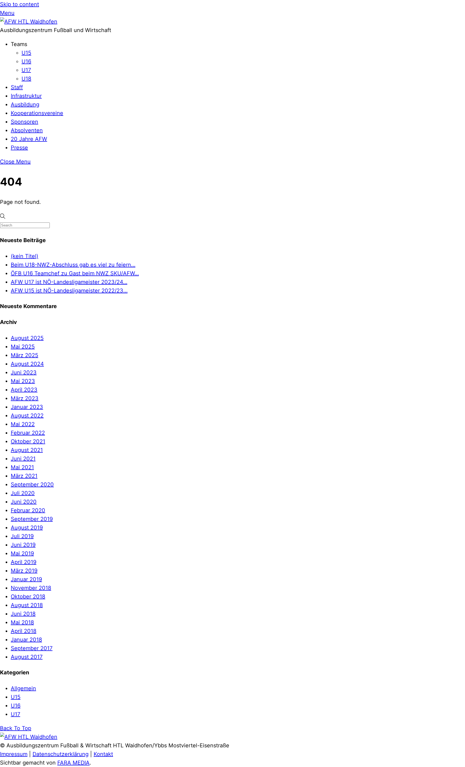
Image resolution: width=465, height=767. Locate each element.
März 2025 (24, 355)
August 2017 (27, 657)
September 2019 (32, 519)
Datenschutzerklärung (61, 754)
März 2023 (24, 398)
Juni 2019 (23, 545)
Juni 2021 (23, 458)
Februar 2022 (28, 433)
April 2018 (23, 631)
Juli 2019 (22, 536)
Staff (17, 87)
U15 (26, 53)
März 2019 (24, 570)
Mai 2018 (22, 622)
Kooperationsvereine (37, 113)
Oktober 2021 (28, 441)
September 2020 (32, 484)
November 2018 (31, 588)
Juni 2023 (24, 372)
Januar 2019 (26, 579)
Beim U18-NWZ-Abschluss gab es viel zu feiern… (73, 265)
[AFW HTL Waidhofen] (28, 21)
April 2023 (24, 389)
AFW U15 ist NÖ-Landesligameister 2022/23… (69, 290)
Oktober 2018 (28, 596)
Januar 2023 (27, 407)
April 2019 (23, 562)
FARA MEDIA (73, 762)
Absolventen (27, 130)
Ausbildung (25, 104)
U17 (26, 70)
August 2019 (27, 527)
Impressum (13, 754)
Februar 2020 (28, 510)
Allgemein (23, 688)
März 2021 (24, 476)
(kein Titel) (24, 256)
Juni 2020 (24, 501)
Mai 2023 (23, 381)
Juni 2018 (23, 614)
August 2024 (27, 364)
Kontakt (103, 754)
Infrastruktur (26, 96)
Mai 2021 (22, 467)
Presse (19, 147)
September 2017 (31, 648)
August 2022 (27, 415)
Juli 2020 (23, 493)
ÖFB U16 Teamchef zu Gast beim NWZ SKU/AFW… (75, 273)
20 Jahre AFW (29, 139)
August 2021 (27, 450)
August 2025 (27, 338)
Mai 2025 (23, 346)
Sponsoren (24, 121)
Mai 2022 (23, 424)
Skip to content (19, 4)
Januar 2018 (26, 639)
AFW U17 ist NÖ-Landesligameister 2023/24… (69, 282)
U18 (26, 78)
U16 (26, 61)
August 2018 (27, 605)
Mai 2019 (22, 553)
